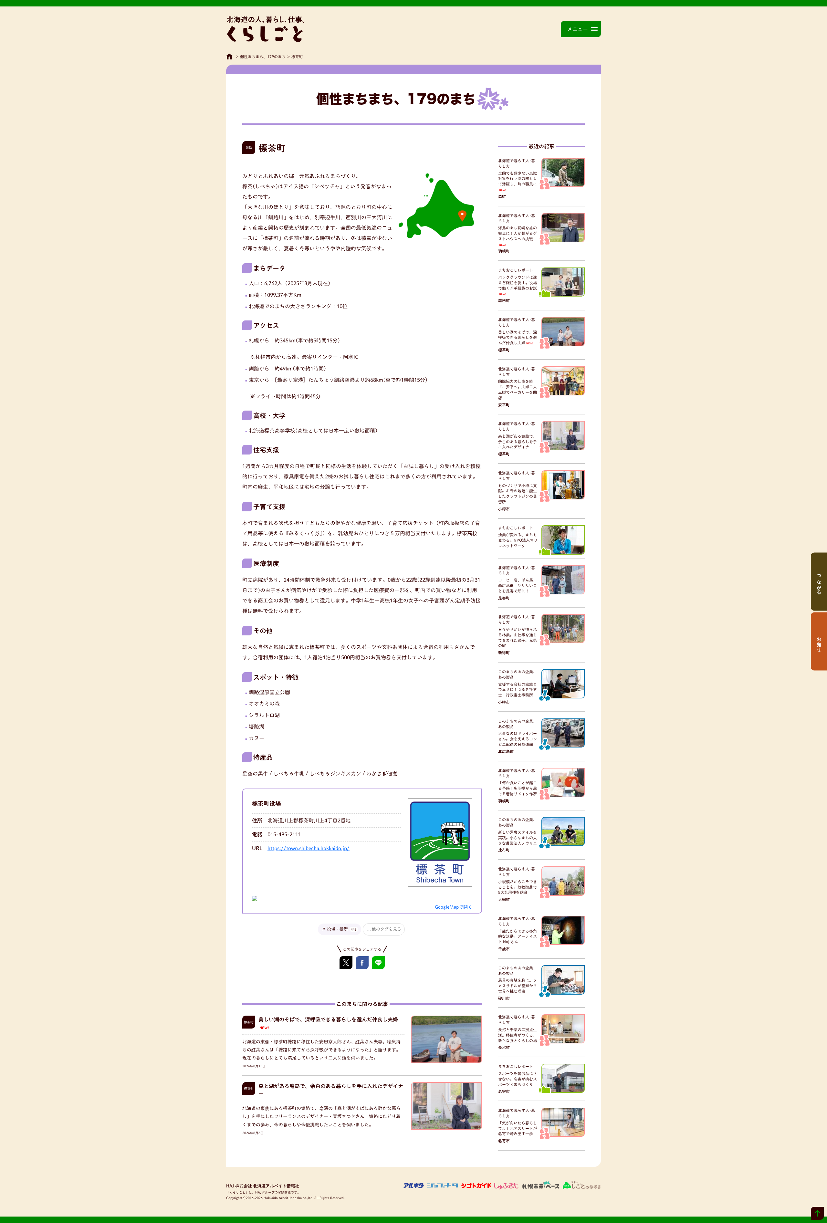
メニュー (577, 29)
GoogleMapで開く (453, 907)
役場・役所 (342, 929)
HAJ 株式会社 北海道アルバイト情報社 (262, 1186)
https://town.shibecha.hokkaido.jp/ (308, 848)
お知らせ (819, 641)
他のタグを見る (386, 929)
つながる (819, 581)
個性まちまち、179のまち (263, 56)
